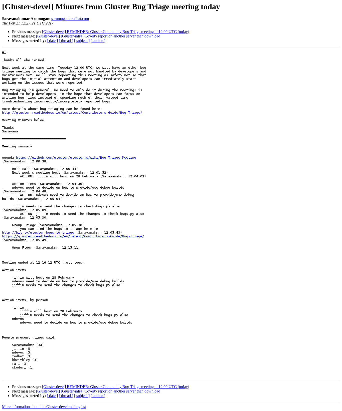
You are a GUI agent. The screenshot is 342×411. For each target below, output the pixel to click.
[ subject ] (82, 40)
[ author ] (98, 40)
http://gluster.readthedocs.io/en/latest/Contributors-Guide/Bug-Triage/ (72, 112)
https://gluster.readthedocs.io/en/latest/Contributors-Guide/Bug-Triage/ (73, 236)
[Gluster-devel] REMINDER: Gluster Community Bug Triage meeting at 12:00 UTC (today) (115, 31)
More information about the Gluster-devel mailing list (44, 407)
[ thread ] (66, 40)
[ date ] (52, 40)
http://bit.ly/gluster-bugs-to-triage (38, 232)
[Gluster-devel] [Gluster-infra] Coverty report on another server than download (98, 36)
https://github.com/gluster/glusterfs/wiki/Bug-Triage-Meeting (76, 157)
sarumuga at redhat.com (70, 18)
